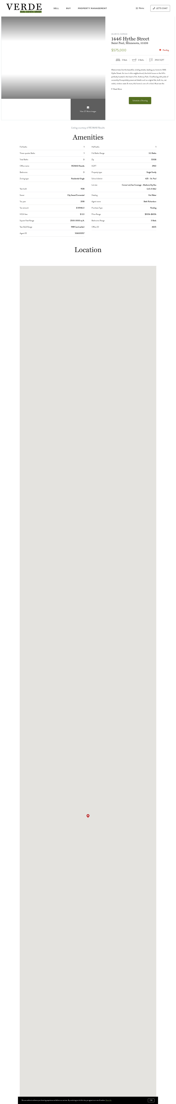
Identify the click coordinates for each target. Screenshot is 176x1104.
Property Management (92, 8)
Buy (68, 8)
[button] (88, 816)
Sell (56, 8)
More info (108, 1100)
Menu (141, 8)
